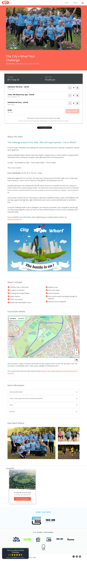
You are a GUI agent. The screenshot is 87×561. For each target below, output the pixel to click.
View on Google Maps (22, 499)
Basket (75, 3)
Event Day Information (16, 392)
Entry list (12, 411)
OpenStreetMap (64, 357)
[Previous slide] (11, 29)
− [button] (76, 353)
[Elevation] (77, 360)
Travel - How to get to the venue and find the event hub (26, 398)
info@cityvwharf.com (15, 219)
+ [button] (76, 350)
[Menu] (82, 2)
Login (66, 3)
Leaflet (50, 357)
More (34, 557)
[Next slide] (75, 29)
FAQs (11, 405)
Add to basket (72, 111)
